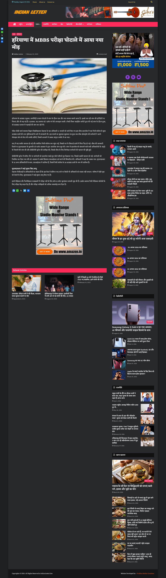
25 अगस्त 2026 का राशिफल (137, 247)
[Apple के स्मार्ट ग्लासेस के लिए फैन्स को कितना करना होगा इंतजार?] (119, 375)
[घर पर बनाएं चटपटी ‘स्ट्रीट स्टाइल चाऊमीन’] (119, 546)
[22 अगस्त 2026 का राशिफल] (119, 272)
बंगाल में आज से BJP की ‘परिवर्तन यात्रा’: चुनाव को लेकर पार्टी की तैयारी (124, 417)
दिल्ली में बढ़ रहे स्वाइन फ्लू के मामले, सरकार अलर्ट (139, 148)
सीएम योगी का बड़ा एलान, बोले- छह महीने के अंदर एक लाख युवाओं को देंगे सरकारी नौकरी (140, 182)
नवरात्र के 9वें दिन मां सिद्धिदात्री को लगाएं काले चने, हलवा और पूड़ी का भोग (132, 487)
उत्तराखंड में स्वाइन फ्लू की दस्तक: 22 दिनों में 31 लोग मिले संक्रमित (139, 170)
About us (42, 2)
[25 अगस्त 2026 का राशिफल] (119, 250)
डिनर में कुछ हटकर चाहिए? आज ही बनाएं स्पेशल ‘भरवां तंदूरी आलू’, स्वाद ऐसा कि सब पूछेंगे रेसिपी (139, 557)
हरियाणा (19, 34)
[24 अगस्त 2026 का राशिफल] (119, 261)
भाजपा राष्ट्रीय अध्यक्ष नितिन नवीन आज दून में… (125, 406)
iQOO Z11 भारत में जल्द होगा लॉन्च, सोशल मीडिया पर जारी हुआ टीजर (139, 340)
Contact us (50, 2)
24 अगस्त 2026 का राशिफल (137, 258)
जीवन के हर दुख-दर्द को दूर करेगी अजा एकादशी (132, 239)
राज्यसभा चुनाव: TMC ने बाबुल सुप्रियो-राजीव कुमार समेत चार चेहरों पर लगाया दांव (125, 429)
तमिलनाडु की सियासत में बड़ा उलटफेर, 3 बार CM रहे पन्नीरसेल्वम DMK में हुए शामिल (125, 441)
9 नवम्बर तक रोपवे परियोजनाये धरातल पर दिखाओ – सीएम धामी (140, 159)
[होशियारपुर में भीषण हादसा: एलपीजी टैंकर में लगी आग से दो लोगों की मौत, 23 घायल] (59, 283)
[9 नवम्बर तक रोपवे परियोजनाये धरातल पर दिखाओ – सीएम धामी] (119, 161)
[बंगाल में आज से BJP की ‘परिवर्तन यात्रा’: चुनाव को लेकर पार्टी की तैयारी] (147, 419)
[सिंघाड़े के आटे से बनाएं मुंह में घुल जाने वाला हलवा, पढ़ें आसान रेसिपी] (119, 501)
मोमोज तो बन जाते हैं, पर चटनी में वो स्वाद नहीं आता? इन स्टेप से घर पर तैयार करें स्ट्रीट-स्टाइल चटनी (139, 534)
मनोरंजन (89, 24)
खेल (62, 24)
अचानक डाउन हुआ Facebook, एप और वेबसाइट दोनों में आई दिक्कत (140, 351)
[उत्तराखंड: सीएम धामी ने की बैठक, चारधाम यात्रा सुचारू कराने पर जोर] (26, 283)
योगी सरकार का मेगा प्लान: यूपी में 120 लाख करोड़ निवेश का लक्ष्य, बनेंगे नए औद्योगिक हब (140, 193)
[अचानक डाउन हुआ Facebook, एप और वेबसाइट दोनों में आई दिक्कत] (119, 353)
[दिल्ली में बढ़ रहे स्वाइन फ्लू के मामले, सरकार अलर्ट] (119, 150)
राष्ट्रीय (20, 24)
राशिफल (98, 24)
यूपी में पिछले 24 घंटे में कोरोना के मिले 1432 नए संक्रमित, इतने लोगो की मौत (90, 278)
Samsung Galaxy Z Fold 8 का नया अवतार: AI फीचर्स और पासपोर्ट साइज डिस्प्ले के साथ (132, 328)
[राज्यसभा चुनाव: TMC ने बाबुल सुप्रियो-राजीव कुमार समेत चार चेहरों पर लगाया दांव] (147, 430)
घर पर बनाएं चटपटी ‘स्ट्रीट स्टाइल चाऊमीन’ (138, 544)
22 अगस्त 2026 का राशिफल (137, 269)
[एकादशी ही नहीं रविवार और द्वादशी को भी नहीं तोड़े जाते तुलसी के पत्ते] (119, 283)
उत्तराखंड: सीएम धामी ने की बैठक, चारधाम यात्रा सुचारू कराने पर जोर (26, 295)
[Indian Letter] (30, 12)
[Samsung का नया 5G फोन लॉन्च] (119, 364)
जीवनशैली (79, 24)
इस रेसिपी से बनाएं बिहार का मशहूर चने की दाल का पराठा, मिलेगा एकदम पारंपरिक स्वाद (140, 511)
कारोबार (54, 24)
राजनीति (46, 24)
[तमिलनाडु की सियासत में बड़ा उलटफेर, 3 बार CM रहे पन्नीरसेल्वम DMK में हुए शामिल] (147, 441)
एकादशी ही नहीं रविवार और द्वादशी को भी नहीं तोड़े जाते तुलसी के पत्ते (140, 281)
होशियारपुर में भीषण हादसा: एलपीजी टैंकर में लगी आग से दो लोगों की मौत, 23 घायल (59, 295)
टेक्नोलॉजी (69, 24)
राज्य (37, 24)
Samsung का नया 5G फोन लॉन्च (138, 360)
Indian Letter (18, 54)
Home (35, 2)
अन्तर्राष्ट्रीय (29, 24)
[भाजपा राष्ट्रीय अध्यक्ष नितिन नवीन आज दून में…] (147, 408)
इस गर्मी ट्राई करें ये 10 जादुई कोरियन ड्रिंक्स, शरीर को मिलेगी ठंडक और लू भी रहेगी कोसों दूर (140, 523)
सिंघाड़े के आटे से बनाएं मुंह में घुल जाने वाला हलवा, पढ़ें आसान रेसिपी (140, 499)
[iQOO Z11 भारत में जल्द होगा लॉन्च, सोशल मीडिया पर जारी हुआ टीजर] (119, 342)
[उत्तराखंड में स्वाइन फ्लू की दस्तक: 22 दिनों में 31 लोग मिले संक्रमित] (119, 172)
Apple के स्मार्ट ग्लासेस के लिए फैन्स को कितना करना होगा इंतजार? (140, 373)
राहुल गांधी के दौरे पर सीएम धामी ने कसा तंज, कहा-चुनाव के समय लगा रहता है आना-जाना (124, 396)
